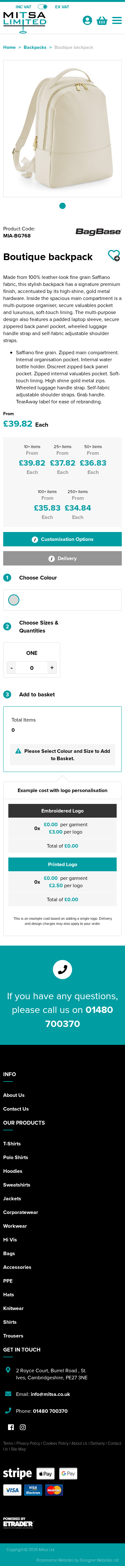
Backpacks (35, 47)
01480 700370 (79, 1016)
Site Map (18, 1449)
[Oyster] (14, 600)
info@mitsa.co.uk (50, 1394)
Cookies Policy (56, 1443)
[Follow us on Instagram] (23, 1427)
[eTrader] (62, 1523)
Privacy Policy (28, 1443)
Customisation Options (67, 539)
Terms (8, 1443)
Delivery (66, 558)
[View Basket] (101, 19)
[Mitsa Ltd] (40, 24)
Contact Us (16, 1109)
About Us (14, 1095)
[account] (87, 20)
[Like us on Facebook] (11, 1427)
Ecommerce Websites (55, 1560)
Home (9, 47)
